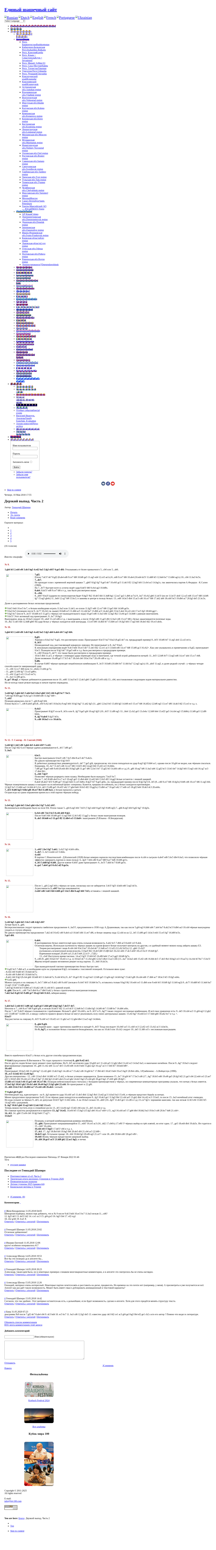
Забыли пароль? (24, 472)
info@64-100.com (12, 1501)
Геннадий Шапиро (21, 507)
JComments (108, 1365)
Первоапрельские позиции (23, 1181)
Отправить (9, 1363)
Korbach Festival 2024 (39, 1400)
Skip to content (14, 490)
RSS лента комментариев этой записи (23, 1325)
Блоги (22, 1518)
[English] (36, 17)
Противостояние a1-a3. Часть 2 (25, 1176)
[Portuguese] (66, 17)
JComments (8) (17, 1197)
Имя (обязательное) (44, 1336)
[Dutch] (24, 17)
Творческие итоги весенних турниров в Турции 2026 (37, 1179)
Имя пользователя (22, 445)
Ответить (9, 1221)
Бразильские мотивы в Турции (25, 1187)
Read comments (17, 517)
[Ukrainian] (83, 17)
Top (12, 1526)
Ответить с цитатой (25, 1221)
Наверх (8, 1368)
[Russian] (11, 17)
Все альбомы (38, 1426)
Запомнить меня (21, 462)
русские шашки (18, 1164)
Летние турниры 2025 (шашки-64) (27, 1184)
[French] (50, 17)
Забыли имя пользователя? (23, 475)
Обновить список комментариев (20, 1322)
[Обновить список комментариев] (20, 1202)
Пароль (16, 453)
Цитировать (43, 1221)
